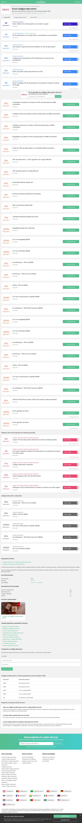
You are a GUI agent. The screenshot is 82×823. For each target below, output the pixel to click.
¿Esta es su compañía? (37, 582)
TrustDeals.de (67, 791)
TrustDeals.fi (9, 795)
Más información (40, 820)
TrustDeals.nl (9, 800)
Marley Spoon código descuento (12, 639)
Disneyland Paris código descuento (13, 633)
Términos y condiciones (48, 757)
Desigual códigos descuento (9, 776)
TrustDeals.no (23, 800)
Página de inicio (16, 6)
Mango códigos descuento (9, 784)
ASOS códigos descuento (8, 772)
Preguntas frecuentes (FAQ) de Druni (13, 564)
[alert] (41, 818)
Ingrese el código (7, 669)
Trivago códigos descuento (9, 786)
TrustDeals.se (50, 800)
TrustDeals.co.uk (10, 804)
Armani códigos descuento (9, 770)
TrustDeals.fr (22, 795)
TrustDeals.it (51, 795)
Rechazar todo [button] (65, 820)
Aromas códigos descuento (9, 757)
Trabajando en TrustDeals (28, 759)
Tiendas (24, 6)
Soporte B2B (45, 761)
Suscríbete (58, 96)
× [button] (80, 815)
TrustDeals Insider (26, 763)
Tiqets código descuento (10, 641)
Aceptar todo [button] (65, 816)
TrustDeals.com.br (38, 791)
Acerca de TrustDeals (27, 757)
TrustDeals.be (23, 791)
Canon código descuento (10, 631)
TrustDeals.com (65, 800)
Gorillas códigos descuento (9, 759)
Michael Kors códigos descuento (10, 761)
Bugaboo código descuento (11, 626)
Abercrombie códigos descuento (10, 769)
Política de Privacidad (48, 759)
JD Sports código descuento (11, 637)
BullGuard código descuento (11, 629)
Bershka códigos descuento (9, 774)
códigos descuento (7, 767)
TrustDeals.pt (36, 800)
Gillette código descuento (10, 635)
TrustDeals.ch (53, 791)
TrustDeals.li (64, 795)
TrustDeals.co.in (37, 795)
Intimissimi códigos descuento (9, 778)
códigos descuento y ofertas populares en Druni (17, 562)
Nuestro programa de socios (29, 761)
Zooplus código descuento (11, 645)
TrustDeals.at (9, 791)
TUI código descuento (9, 643)
